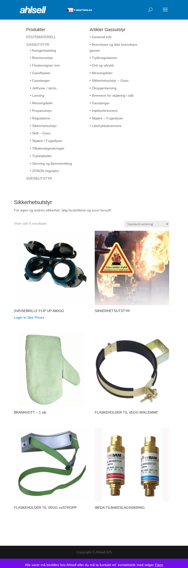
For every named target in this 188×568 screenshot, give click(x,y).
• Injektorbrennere (104, 111)
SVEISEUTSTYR (39, 178)
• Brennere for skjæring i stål (111, 95)
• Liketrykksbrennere (105, 126)
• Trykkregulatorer (103, 58)
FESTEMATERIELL (41, 37)
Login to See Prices (29, 317)
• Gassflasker (40, 73)
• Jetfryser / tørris (43, 88)
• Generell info (101, 37)
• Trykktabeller (41, 156)
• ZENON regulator (44, 171)
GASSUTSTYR (37, 44)
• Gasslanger (40, 80)
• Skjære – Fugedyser (106, 118)
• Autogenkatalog (43, 50)
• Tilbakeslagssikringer (47, 148)
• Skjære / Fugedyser (46, 141)
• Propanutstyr (41, 111)
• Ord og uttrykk (102, 65)
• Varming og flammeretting (51, 163)
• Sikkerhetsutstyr (43, 126)
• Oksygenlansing (103, 88)
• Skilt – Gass (40, 133)
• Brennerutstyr (41, 58)
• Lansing (37, 95)
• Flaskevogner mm (45, 65)
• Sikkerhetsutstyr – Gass (109, 80)
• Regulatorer (40, 118)
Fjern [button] (159, 565)
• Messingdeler (41, 103)
